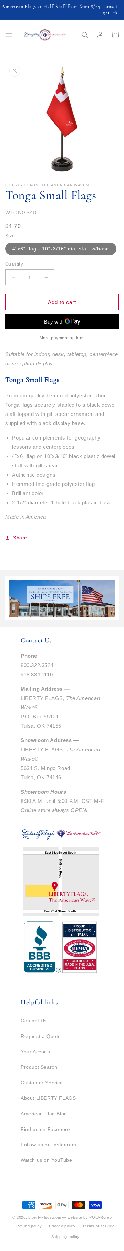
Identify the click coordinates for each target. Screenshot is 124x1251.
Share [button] (20, 537)
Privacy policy (62, 1226)
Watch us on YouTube (46, 1160)
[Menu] (8, 33)
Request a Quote (41, 1036)
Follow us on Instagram (48, 1144)
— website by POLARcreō (87, 1217)
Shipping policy (65, 1237)
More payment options (62, 338)
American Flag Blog (44, 1113)
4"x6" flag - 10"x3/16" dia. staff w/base (60, 249)
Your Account (36, 1051)
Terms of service (98, 1226)
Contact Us (34, 1021)
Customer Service (42, 1082)
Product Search (39, 1067)
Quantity (14, 264)
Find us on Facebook (46, 1129)
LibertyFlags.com (44, 1217)
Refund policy (29, 1226)
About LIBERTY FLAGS (48, 1098)
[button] (85, 35)
